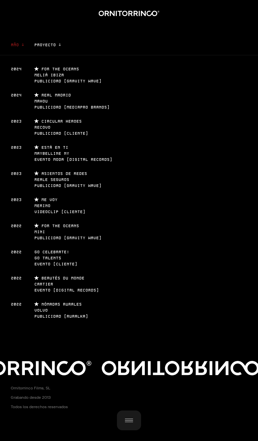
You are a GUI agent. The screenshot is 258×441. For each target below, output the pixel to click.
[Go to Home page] (129, 13)
